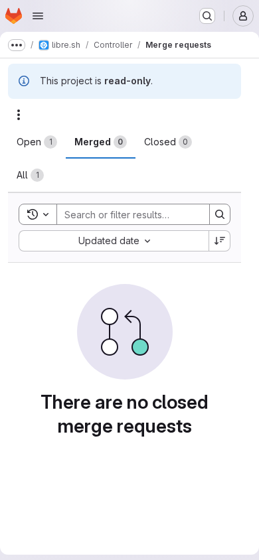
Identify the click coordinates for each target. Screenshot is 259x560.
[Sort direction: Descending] (219, 240)
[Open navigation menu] (37, 16)
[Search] (219, 214)
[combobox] (114, 240)
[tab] (37, 142)
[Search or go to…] (207, 16)
